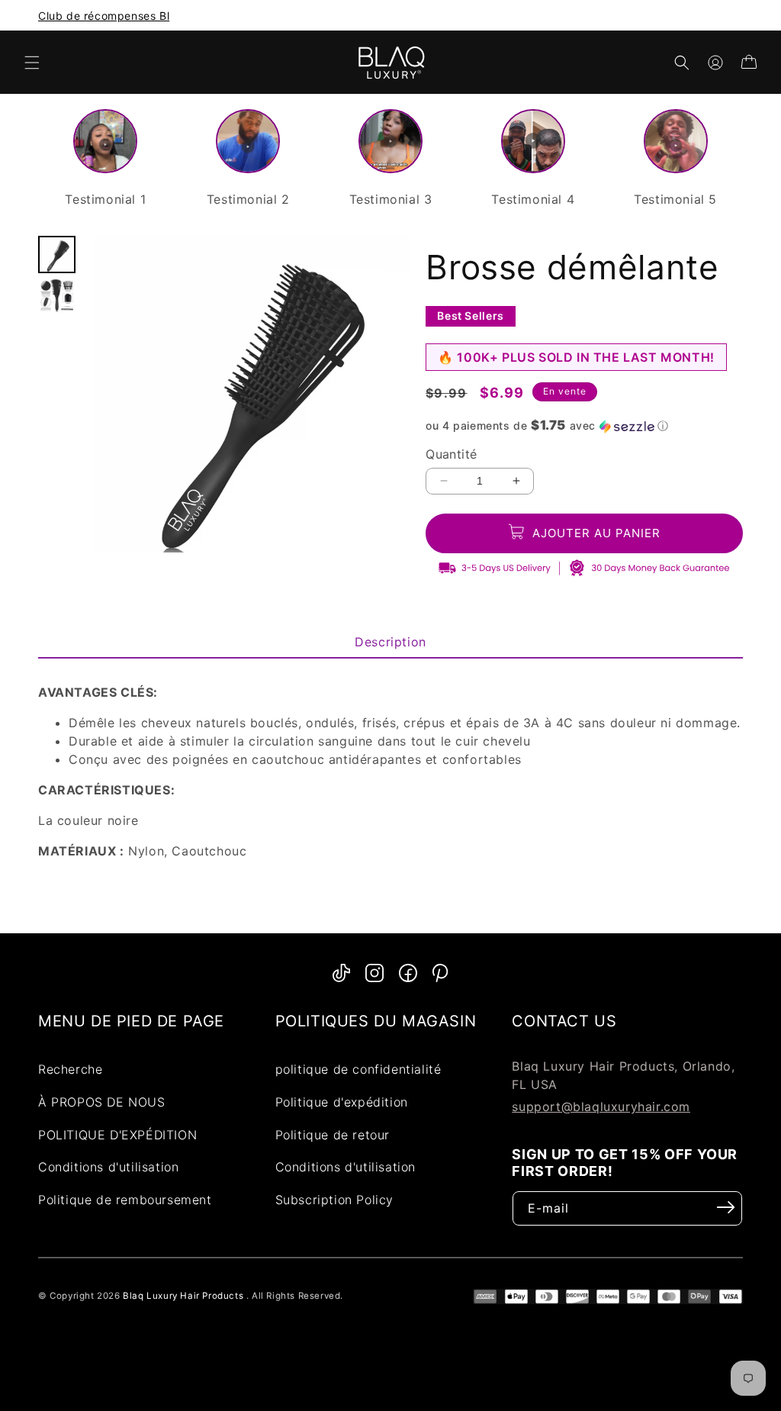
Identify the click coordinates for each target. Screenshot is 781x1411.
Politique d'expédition (341, 1102)
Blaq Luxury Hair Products (183, 1295)
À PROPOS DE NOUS (102, 1102)
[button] (32, 62)
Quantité (451, 454)
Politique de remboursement (125, 1199)
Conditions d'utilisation (108, 1166)
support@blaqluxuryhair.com (601, 1106)
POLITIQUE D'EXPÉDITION (117, 1134)
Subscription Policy (334, 1199)
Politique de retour (332, 1134)
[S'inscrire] (726, 1207)
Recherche (70, 1069)
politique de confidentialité (358, 1069)
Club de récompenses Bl (103, 15)
